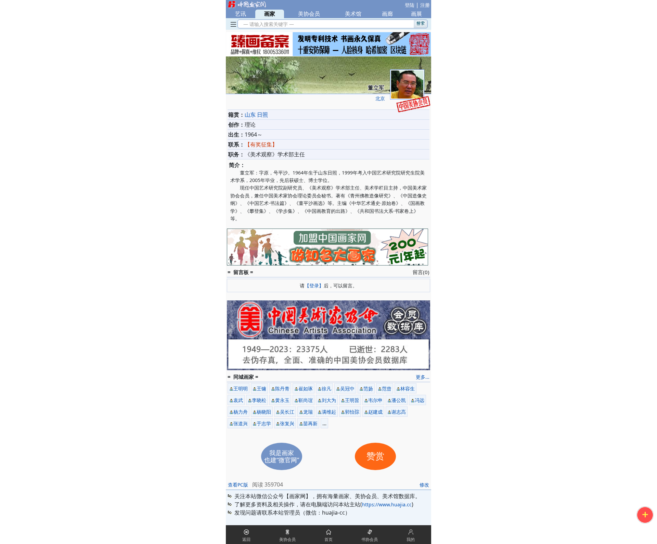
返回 (246, 539)
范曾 (386, 388)
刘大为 (329, 400)
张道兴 (240, 423)
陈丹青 (282, 388)
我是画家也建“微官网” (281, 456)
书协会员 (369, 539)
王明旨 (352, 400)
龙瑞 (308, 412)
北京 (380, 98)
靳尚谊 (305, 400)
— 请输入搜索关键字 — (267, 24)
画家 (269, 13)
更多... (422, 377)
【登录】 (314, 285)
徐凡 (326, 388)
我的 (411, 539)
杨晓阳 (264, 412)
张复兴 (287, 423)
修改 (424, 484)
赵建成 (375, 412)
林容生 (407, 388)
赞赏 (375, 456)
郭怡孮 (352, 412)
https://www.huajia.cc (387, 504)
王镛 (261, 388)
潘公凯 (398, 400)
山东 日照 (256, 114)
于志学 (264, 423)
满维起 (329, 412)
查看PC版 (238, 484)
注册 (425, 5)
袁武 (238, 400)
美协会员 (309, 13)
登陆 (409, 5)
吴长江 (287, 412)
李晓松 (259, 400)
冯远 (419, 400)
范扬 (368, 388)
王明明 (240, 388)
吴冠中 (347, 388)
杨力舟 (240, 412)
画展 (416, 13)
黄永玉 (282, 400)
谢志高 (398, 412)
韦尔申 (375, 400)
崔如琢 (305, 388)
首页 (328, 539)
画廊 (387, 13)
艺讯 (240, 13)
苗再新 (310, 423)
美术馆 (353, 13)
